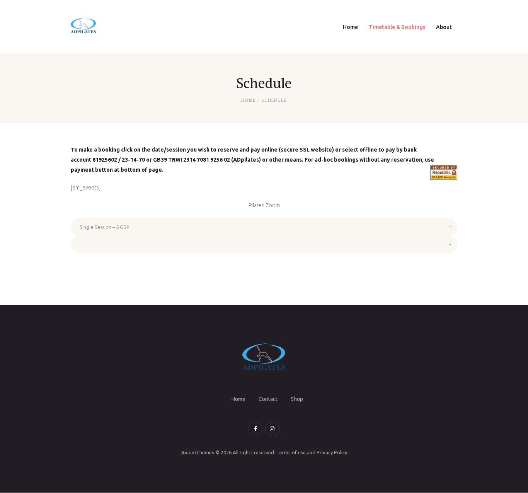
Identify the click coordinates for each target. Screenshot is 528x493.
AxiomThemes (197, 452)
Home (248, 100)
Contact (268, 399)
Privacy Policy (332, 452)
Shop (297, 399)
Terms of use (291, 452)
